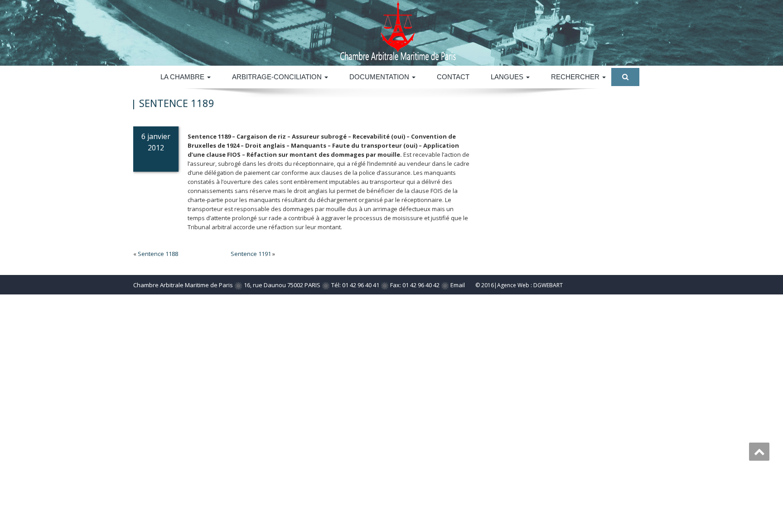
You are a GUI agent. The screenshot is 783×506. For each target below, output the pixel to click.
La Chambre (183, 77)
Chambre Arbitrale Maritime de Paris (183, 285)
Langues (508, 77)
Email (457, 285)
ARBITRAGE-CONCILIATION (278, 77)
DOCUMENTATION (380, 77)
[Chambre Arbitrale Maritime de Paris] (465, 30)
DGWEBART (548, 285)
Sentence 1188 (158, 254)
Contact (453, 77)
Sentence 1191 (251, 254)
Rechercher (576, 77)
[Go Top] (759, 452)
